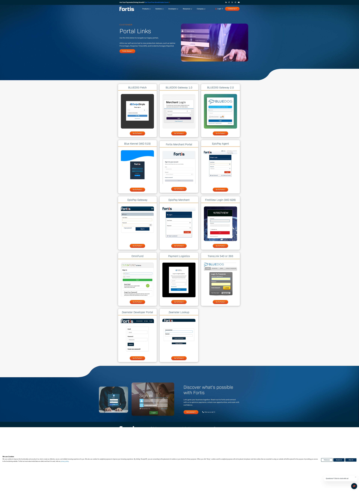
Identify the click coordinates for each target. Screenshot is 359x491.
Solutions (158, 9)
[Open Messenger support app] (354, 486)
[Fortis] (126, 9)
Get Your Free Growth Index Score (157, 2)
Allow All (351, 460)
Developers (172, 9)
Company (200, 9)
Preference (327, 460)
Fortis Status (126, 51)
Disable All (339, 460)
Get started (190, 412)
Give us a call (209, 412)
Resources (186, 9)
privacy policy (65, 461)
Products (145, 9)
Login (219, 9)
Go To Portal (137, 133)
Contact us (232, 9)
